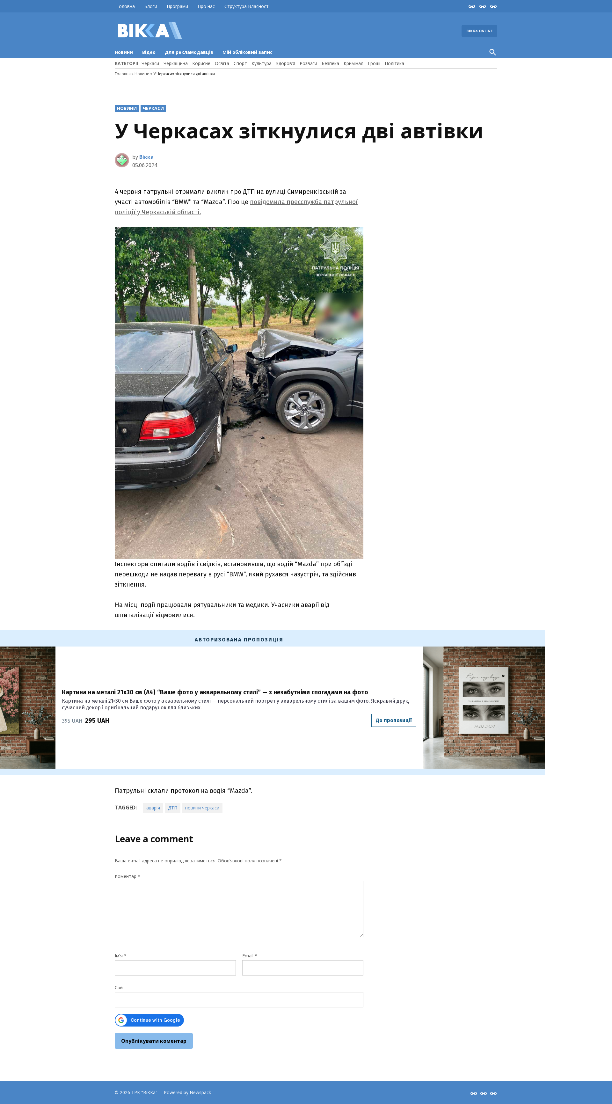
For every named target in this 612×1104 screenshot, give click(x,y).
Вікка (146, 156)
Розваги (308, 63)
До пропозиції (394, 720)
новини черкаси (202, 808)
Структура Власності (247, 6)
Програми (177, 6)
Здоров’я (285, 63)
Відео (149, 52)
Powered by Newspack (187, 1092)
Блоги (150, 6)
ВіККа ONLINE (479, 30)
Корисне (201, 63)
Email (249, 956)
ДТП (172, 808)
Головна (125, 6)
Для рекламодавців (189, 52)
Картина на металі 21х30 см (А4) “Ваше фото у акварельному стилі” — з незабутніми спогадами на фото (215, 692)
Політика (394, 63)
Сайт (120, 987)
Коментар (127, 876)
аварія (153, 808)
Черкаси (150, 63)
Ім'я (121, 956)
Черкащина (176, 63)
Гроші (374, 63)
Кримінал (353, 63)
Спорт (240, 63)
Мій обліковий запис (247, 52)
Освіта (222, 63)
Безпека (330, 63)
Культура (261, 63)
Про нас (206, 6)
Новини (124, 52)
